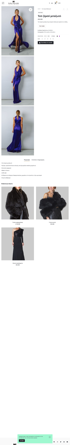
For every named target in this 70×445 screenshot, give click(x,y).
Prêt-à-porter (47, 32)
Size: (39, 38)
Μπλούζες (52, 32)
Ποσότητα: (40, 36)
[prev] (63, 9)
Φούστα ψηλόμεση (18, 263)
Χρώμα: (53, 36)
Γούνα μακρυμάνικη (18, 222)
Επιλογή (18, 225)
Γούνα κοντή (52, 222)
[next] (67, 9)
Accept (22, 440)
